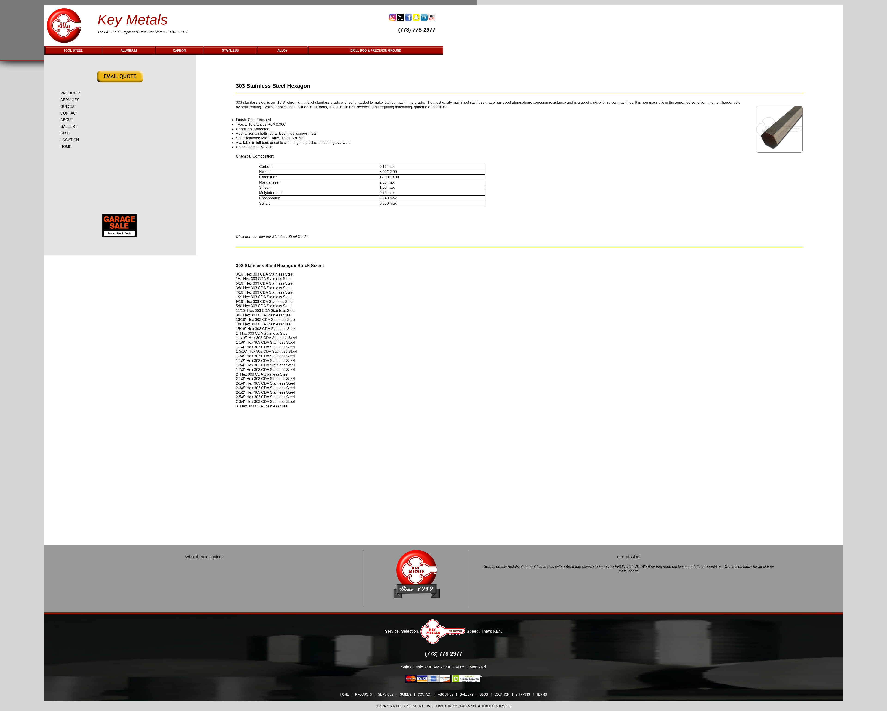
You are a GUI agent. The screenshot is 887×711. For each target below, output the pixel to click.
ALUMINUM (129, 50)
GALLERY (69, 126)
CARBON (179, 50)
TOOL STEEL (73, 50)
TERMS (541, 694)
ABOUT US (445, 694)
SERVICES (69, 100)
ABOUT (66, 120)
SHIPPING (523, 694)
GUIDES (67, 107)
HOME (65, 147)
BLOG (65, 133)
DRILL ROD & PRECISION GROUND (375, 50)
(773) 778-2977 (416, 30)
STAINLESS (230, 50)
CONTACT (69, 113)
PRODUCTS (71, 93)
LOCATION (69, 140)
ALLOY (282, 50)
